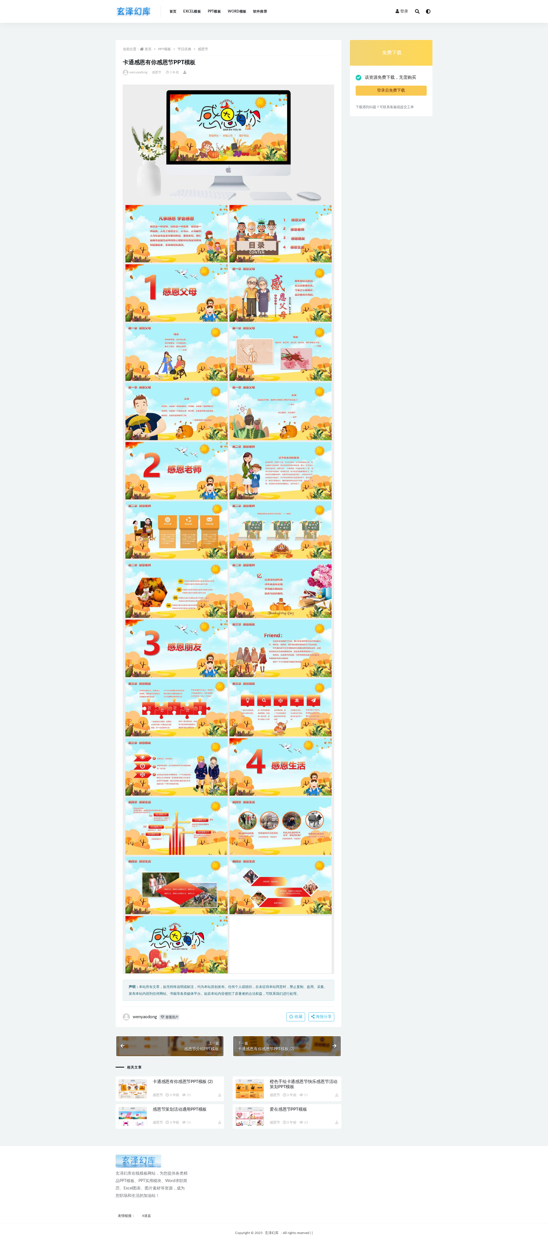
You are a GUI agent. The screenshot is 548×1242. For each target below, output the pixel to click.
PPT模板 (214, 11)
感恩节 (203, 49)
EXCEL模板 (192, 11)
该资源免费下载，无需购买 (390, 77)
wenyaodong (138, 72)
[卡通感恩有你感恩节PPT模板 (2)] (132, 1088)
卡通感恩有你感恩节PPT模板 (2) (182, 1082)
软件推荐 (260, 11)
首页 (173, 11)
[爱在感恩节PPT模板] (249, 1116)
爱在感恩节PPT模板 (288, 1109)
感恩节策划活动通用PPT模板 (180, 1109)
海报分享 (323, 1017)
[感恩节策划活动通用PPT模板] (132, 1116)
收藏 (298, 1017)
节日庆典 (184, 49)
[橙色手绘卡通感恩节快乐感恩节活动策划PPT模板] (249, 1088)
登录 (404, 11)
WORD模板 (237, 11)
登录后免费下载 (391, 90)
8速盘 (146, 1215)
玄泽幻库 (272, 1233)
